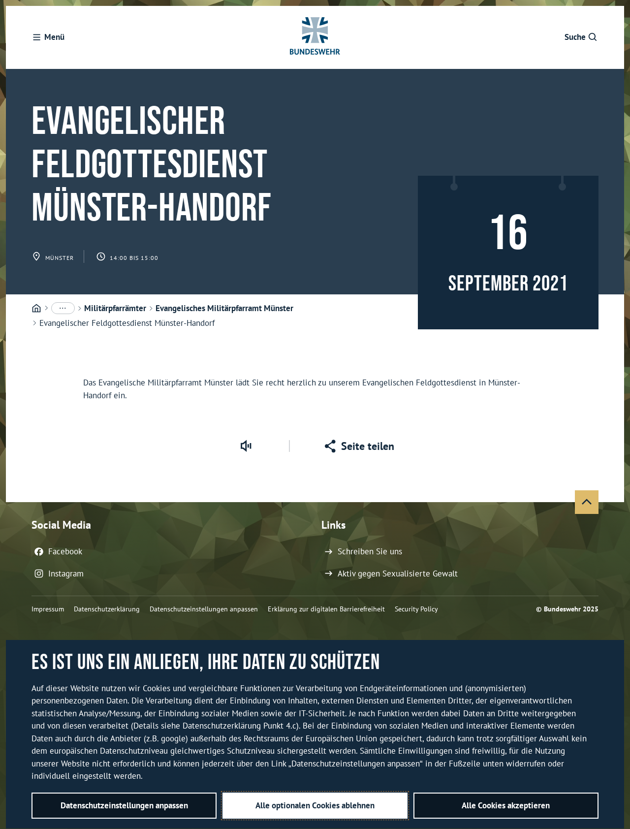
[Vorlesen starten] (245, 446)
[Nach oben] (586, 502)
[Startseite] (36, 308)
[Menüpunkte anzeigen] (63, 308)
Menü (54, 37)
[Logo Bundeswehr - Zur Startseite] (315, 37)
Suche (575, 37)
